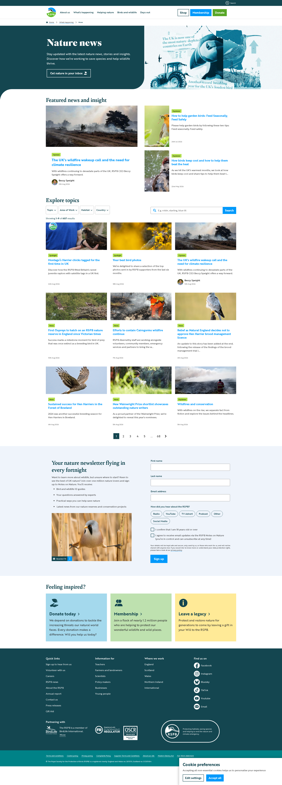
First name (156, 461)
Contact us (52, 699)
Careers (50, 676)
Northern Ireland (154, 682)
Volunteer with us (55, 670)
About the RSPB (55, 688)
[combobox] (51, 210)
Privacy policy (87, 755)
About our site (148, 755)
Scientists (100, 676)
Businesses (101, 688)
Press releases (53, 705)
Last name (156, 476)
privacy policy (176, 550)
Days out (145, 12)
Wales (148, 676)
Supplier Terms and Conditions (126, 755)
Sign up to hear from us (59, 664)
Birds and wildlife (127, 12)
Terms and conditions (54, 755)
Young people (103, 693)
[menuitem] (65, 12)
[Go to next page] (166, 436)
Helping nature (105, 12)
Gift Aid (50, 711)
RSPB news (52, 682)
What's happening (83, 12)
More (63, 735)
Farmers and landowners (108, 670)
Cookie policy (72, 755)
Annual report (53, 693)
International (152, 688)
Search (233, 3)
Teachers (100, 664)
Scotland (149, 670)
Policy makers (102, 682)
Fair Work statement (185, 755)
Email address (158, 491)
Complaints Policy (103, 755)
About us (65, 12)
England (149, 664)
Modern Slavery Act (166, 755)
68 (158, 436)
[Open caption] (69, 558)
